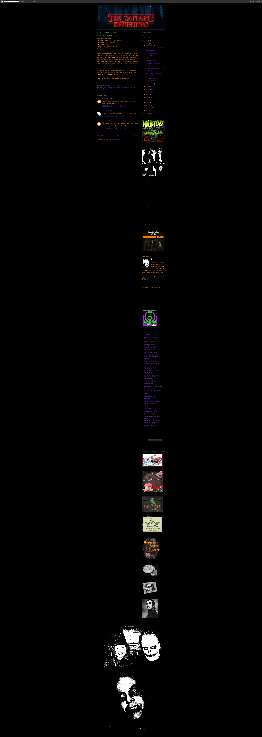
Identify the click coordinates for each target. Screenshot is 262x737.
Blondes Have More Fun (153, 53)
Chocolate (111, 87)
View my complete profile (151, 281)
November (149, 84)
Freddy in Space (149, 349)
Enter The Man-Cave (150, 347)
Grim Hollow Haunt (150, 361)
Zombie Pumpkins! (150, 425)
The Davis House (149, 406)
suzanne (104, 121)
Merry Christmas (150, 50)
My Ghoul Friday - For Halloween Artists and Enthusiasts (151, 376)
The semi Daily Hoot (150, 414)
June (147, 97)
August (148, 92)
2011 (146, 38)
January (148, 110)
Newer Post (100, 136)
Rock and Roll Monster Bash (153, 391)
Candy (105, 87)
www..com (148, 181)
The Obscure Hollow (150, 411)
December (149, 45)
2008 (146, 114)
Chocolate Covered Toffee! (153, 63)
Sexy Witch (147, 393)
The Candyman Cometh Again (154, 73)
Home (118, 136)
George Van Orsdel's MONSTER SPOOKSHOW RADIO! (152, 356)
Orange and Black (150, 381)
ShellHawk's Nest (149, 396)
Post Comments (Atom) (113, 139)
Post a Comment (102, 133)
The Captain (105, 111)
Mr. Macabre (105, 98)
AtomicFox (147, 334)
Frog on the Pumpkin (151, 352)
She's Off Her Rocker (151, 399)
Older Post (136, 136)
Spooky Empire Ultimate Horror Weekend (152, 402)
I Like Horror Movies (150, 368)
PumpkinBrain (149, 383)
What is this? (148, 200)
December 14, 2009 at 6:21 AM (114, 128)
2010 (146, 40)
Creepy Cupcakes (149, 344)
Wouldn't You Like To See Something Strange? (152, 421)
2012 (146, 35)
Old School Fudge (151, 60)
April (147, 102)
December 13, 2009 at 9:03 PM (114, 116)
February (149, 108)
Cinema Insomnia (150, 341)
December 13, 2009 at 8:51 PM (114, 106)
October (148, 86)
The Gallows (148, 408)
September (149, 89)
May (147, 100)
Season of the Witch (152, 76)
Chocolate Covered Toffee (125, 87)
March (148, 105)
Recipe (111, 88)
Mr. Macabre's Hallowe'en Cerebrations (152, 371)
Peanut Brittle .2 (150, 66)
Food (106, 88)
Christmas (100, 88)
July (147, 94)
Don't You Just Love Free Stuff (155, 48)
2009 (146, 43)
